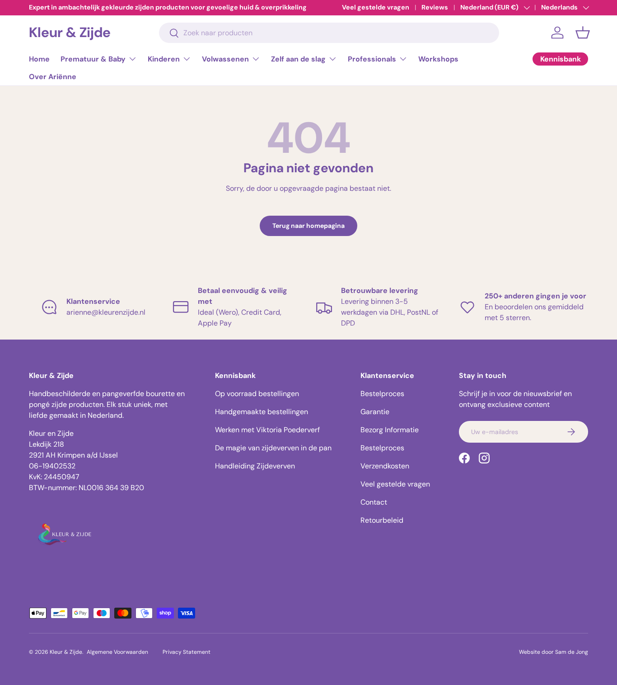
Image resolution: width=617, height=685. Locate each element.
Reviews (434, 7)
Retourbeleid (381, 520)
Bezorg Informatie (389, 430)
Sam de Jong (571, 652)
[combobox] (329, 33)
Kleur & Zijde (66, 652)
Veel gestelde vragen (375, 7)
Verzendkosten (384, 466)
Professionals (372, 59)
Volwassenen (225, 59)
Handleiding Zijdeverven (255, 466)
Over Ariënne (52, 76)
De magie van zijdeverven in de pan (273, 448)
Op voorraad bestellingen (257, 393)
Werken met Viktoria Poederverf (267, 430)
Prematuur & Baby (93, 59)
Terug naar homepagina (308, 226)
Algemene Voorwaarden (117, 652)
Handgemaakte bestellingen (261, 411)
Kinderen (164, 59)
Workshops (438, 59)
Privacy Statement (186, 652)
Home (39, 59)
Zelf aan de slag (298, 59)
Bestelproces (382, 393)
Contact (373, 502)
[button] (583, 33)
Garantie (374, 411)
